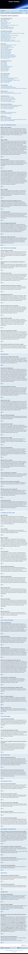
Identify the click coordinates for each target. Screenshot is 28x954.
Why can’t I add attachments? (6, 52)
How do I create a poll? (5, 48)
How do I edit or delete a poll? (6, 50)
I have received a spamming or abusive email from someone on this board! (14, 88)
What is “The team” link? (5, 82)
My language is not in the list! (6, 36)
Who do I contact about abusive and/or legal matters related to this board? (13, 119)
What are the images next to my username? (8, 37)
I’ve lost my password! (5, 26)
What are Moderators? (5, 75)
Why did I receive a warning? (6, 53)
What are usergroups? (5, 76)
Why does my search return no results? (8, 98)
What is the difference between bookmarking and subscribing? (11, 105)
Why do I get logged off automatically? (7, 27)
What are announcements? (5, 67)
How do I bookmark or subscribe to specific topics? (10, 106)
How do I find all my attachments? (6, 113)
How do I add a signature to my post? (7, 47)
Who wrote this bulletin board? (6, 117)
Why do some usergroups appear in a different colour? (10, 80)
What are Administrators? (5, 74)
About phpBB (9, 899)
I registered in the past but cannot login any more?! (9, 25)
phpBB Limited (7, 896)
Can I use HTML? (4, 63)
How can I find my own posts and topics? (8, 101)
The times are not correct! (5, 34)
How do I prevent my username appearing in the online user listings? (12, 33)
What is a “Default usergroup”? (6, 81)
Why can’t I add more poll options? (7, 49)
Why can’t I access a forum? (6, 51)
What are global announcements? (6, 66)
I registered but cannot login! (6, 22)
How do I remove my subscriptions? (7, 108)
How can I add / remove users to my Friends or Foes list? (11, 93)
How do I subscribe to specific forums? (7, 107)
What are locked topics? (5, 69)
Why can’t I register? (4, 21)
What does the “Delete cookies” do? (7, 28)
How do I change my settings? (6, 32)
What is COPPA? (4, 20)
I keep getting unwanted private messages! (8, 87)
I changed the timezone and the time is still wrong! (9, 35)
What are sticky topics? (5, 68)
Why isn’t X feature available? (6, 118)
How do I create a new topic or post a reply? (8, 44)
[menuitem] (3, 11)
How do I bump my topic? (5, 58)
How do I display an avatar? (5, 38)
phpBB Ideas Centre (5, 908)
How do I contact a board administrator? (8, 120)
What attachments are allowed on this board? (8, 112)
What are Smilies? (4, 64)
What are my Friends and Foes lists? (7, 92)
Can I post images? (4, 65)
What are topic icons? (4, 70)
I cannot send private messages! (6, 86)
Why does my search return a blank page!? (8, 99)
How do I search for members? (6, 100)
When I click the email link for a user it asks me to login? (10, 41)
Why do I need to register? (5, 19)
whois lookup (3, 920)
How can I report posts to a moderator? (7, 54)
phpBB (16, 300)
